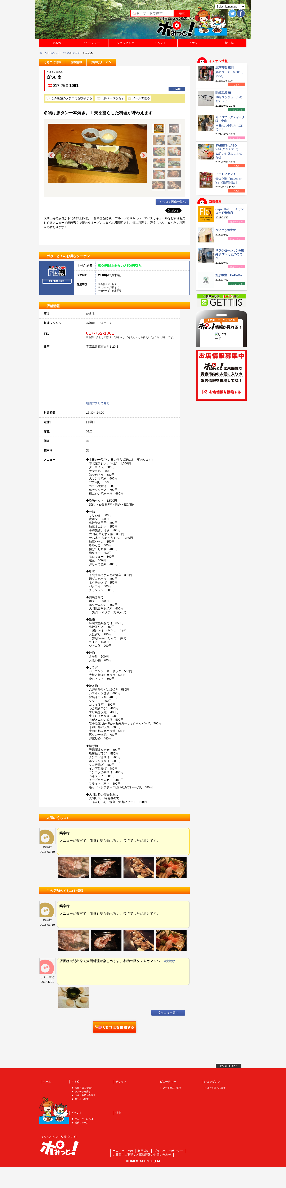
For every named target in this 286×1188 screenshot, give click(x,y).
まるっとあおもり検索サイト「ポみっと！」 (70, 21)
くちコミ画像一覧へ (172, 201)
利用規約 (143, 1150)
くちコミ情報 (52, 62)
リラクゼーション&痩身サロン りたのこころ (229, 254)
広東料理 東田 (224, 67)
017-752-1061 (66, 85)
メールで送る (141, 98)
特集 (118, 1112)
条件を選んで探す (84, 1087)
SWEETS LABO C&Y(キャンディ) (226, 147)
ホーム (43, 53)
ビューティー (91, 43)
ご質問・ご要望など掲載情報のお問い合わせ (142, 1154)
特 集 (229, 43)
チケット (195, 43)
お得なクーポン (101, 62)
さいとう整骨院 (225, 230)
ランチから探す (83, 1091)
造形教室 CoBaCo (228, 275)
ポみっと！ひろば (84, 1119)
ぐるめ (56, 43)
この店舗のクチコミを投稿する (71, 98)
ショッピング (125, 43)
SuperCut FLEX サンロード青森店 (229, 210)
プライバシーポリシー (168, 1150)
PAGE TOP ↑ (228, 1066)
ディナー (77, 53)
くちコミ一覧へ (168, 1012)
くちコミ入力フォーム (114, 1027)
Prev (51, 155)
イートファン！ (225, 174)
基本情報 (76, 62)
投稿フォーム (82, 1122)
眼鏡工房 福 (223, 92)
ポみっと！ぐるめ (60, 53)
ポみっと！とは (123, 1150)
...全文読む (168, 961)
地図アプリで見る (98, 403)
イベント (160, 43)
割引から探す (82, 1099)
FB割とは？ (57, 281)
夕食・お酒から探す (85, 1095)
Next (143, 155)
